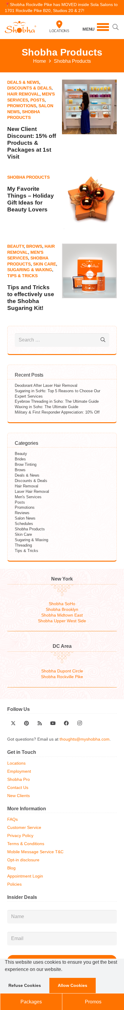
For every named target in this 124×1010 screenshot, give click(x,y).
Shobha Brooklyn (62, 609)
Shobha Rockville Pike (62, 677)
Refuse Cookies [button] (24, 985)
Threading (23, 545)
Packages (31, 1001)
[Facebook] (66, 723)
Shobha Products (28, 177)
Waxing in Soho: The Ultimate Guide (46, 407)
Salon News (25, 518)
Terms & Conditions (25, 844)
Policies (14, 884)
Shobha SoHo (62, 604)
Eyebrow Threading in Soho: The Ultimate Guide (57, 401)
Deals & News (23, 82)
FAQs (12, 819)
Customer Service (24, 827)
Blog (11, 868)
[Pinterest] (26, 723)
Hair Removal (23, 94)
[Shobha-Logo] (20, 27)
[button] (64, 970)
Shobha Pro (18, 779)
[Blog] (40, 723)
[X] (13, 723)
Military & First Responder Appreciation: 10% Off (57, 412)
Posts (37, 100)
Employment (19, 771)
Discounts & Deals (29, 88)
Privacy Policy (20, 835)
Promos (93, 1001)
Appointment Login (25, 876)
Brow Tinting (25, 464)
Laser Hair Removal (32, 491)
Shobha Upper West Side (62, 621)
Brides (20, 459)
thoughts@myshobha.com (85, 739)
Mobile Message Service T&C (35, 852)
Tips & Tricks (22, 275)
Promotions (21, 105)
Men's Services (28, 497)
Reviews (22, 513)
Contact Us (17, 787)
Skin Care (44, 264)
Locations (59, 31)
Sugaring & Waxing (29, 269)
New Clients (18, 795)
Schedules (24, 523)
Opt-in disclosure (23, 860)
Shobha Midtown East (62, 615)
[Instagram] (79, 723)
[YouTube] (53, 723)
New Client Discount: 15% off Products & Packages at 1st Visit (31, 143)
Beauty (15, 246)
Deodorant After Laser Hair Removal (46, 385)
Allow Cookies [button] (72, 985)
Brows (34, 246)
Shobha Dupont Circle (62, 671)
